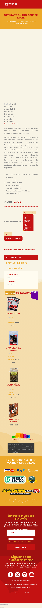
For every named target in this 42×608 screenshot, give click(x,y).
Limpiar (25, 230)
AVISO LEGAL (15, 581)
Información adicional (16, 263)
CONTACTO (13, 584)
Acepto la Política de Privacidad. (20, 541)
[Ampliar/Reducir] (1, 604)
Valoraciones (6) (14, 268)
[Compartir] (5, 604)
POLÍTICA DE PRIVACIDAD (23, 588)
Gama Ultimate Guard (13, 222)
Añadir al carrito (13, 238)
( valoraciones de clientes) (11, 123)
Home (8, 21)
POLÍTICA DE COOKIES (23, 584)
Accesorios (16, 21)
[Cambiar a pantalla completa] (3, 604)
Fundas (25, 21)
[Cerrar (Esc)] (7, 604)
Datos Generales (13, 257)
